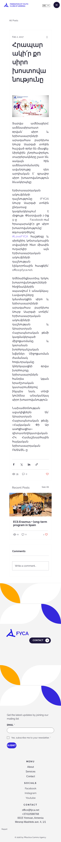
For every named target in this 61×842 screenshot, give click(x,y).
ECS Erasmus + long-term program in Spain (30, 523)
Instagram (30, 793)
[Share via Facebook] (13, 464)
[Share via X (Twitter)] (21, 464)
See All (45, 487)
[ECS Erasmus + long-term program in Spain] (30, 504)
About (30, 767)
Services (30, 771)
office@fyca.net (30, 810)
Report (4, 829)
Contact (30, 776)
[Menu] (56, 5)
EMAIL (11, 725)
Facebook (30, 788)
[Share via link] (36, 464)
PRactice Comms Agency (35, 837)
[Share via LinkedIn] (29, 464)
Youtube (31, 797)
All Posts (13, 20)
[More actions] (47, 37)
